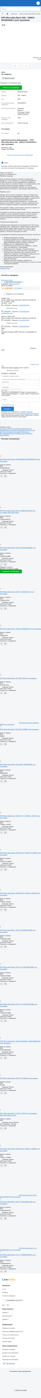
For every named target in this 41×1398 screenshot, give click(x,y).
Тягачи (9, 428)
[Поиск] (38, 9)
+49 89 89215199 (23, 311)
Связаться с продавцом (11, 87)
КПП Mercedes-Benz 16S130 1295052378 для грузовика (20, 629)
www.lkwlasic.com (7, 313)
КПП (19, 99)
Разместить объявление (11, 571)
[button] (38, 3)
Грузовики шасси (20, 433)
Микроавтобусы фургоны (8, 430)
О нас (4, 1289)
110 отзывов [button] (18, 288)
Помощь (5, 1292)
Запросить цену (9, 78)
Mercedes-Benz (23, 92)
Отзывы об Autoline (8, 1338)
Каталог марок (7, 1341)
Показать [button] (15, 305)
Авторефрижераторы (7, 433)
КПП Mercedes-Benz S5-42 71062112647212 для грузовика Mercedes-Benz (17, 512)
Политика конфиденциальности (12, 1331)
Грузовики (3, 428)
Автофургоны (24, 432)
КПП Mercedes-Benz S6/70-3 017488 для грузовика (19, 1078)
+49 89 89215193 (23, 305)
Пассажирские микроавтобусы (22, 428)
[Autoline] (7, 14)
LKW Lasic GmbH (7, 280)
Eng (3, 1305)
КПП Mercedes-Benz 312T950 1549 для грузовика (18, 678)
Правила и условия (8, 1328)
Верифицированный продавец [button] (13, 282)
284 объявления (14, 284)
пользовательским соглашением (27, 413)
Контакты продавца (8, 1296)
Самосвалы (21, 430)
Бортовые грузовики (13, 432)
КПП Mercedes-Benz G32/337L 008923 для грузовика (19, 729)
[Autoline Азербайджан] (12, 3)
